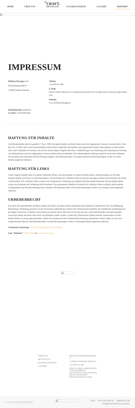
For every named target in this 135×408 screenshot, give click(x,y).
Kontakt (122, 6)
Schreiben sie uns (67, 314)
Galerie (102, 6)
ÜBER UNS (43, 356)
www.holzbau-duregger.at (60, 103)
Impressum (123, 400)
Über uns (29, 6)
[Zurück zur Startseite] (67, 6)
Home (10, 6)
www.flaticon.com (45, 233)
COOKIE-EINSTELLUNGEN (116, 404)
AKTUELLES (44, 359)
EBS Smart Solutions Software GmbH (46, 227)
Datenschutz (106, 400)
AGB (92, 400)
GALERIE (42, 366)
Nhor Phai (29, 233)
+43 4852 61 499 (56, 84)
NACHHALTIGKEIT (47, 363)
